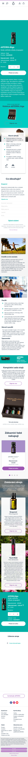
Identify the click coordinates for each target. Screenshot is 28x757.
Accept (14, 748)
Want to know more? (14, 753)
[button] (9, 475)
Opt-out (14, 751)
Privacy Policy (14, 755)
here (9, 745)
